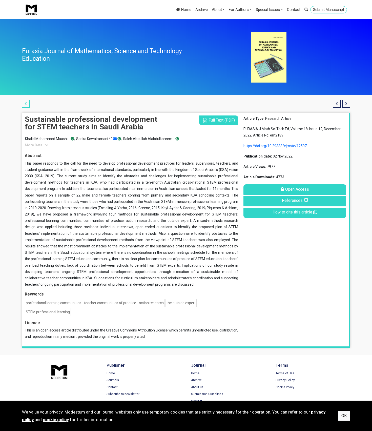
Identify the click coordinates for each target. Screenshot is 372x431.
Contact (293, 9)
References (293, 200)
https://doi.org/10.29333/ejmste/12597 (275, 146)
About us (197, 387)
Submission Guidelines (207, 394)
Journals (113, 380)
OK (344, 415)
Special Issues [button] (268, 9)
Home (185, 9)
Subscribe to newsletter (123, 394)
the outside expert (181, 303)
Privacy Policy (285, 380)
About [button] (217, 9)
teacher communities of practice (110, 303)
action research (151, 303)
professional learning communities (53, 303)
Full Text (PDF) (221, 120)
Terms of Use (285, 373)
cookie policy (56, 419)
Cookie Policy (285, 387)
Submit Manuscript (328, 9)
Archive (201, 9)
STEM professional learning (48, 312)
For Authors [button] (239, 9)
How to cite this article (293, 212)
